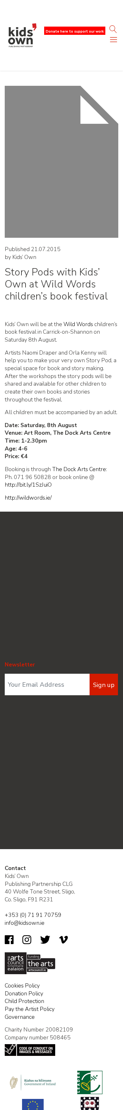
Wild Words (78, 324)
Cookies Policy (22, 985)
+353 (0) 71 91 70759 (33, 915)
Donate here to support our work (75, 31)
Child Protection (24, 1001)
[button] (113, 41)
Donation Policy (24, 993)
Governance (20, 1017)
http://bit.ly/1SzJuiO (28, 485)
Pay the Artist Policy (30, 1009)
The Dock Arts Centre (79, 469)
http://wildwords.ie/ (28, 497)
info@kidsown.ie (24, 923)
